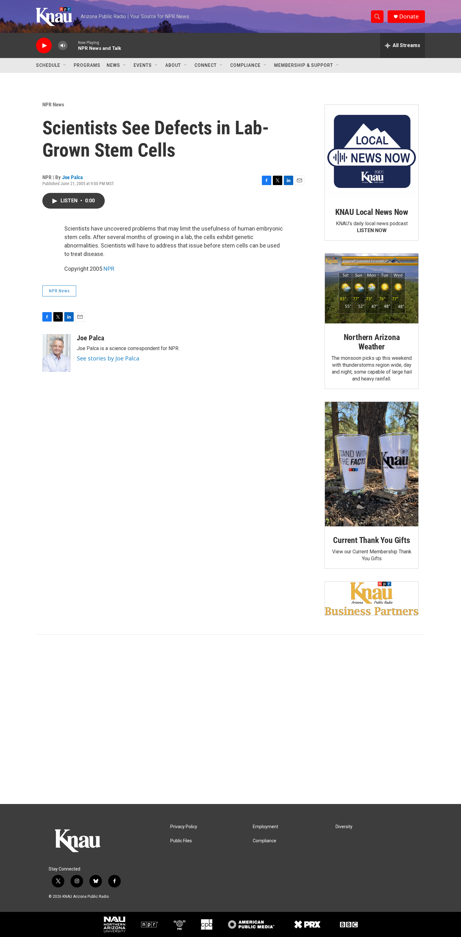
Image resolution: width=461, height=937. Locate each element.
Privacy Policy (183, 826)
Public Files (181, 841)
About (173, 65)
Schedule (48, 65)
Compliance (245, 65)
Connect (205, 65)
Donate (409, 16)
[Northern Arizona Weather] (371, 288)
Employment (265, 826)
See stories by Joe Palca (108, 358)
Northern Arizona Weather (372, 342)
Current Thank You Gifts (371, 540)
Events (143, 65)
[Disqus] (230, 719)
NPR (108, 268)
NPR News (53, 104)
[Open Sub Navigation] (64, 65)
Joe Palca (72, 177)
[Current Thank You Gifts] (371, 464)
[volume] (62, 46)
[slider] (73, 45)
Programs (87, 65)
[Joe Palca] (56, 353)
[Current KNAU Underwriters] (371, 598)
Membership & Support (303, 65)
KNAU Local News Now (371, 212)
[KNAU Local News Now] (371, 151)
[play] (44, 45)
